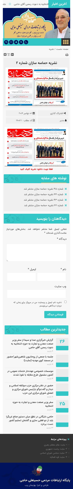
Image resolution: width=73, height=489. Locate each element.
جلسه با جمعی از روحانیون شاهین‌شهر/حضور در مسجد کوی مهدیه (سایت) (30, 358)
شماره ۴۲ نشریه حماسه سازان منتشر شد (43, 205)
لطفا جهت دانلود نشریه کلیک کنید (36, 169)
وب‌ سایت (60, 286)
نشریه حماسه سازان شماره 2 (36, 63)
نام (63, 269)
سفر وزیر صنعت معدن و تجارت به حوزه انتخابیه (33, 404)
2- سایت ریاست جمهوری (56, 449)
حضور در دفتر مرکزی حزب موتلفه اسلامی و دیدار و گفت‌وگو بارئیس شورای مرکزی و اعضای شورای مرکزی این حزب (31, 389)
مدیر (62, 120)
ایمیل (32, 269)
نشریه (51, 49)
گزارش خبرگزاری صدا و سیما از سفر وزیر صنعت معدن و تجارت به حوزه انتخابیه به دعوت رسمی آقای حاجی (32, 343)
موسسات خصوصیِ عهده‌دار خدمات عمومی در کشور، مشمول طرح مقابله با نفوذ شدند (30, 373)
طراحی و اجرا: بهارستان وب (36, 485)
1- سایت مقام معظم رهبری (55, 445)
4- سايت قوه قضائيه (58, 457)
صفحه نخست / (61, 49)
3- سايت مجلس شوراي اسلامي (53, 453)
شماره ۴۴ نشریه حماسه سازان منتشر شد (43, 194)
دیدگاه (62, 239)
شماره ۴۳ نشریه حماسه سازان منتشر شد (43, 200)
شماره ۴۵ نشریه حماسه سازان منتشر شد (43, 189)
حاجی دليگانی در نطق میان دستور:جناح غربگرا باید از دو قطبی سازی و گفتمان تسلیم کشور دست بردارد (29, 420)
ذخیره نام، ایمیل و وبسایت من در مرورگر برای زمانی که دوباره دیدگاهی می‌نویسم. (37, 304)
